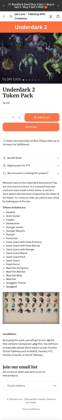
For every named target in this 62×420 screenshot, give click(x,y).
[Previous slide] (3, 5)
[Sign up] (54, 385)
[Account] (50, 16)
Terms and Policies (31, 409)
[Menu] (4, 16)
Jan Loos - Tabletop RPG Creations (30, 399)
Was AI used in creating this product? (27, 173)
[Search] (11, 16)
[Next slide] (58, 5)
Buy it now (31, 126)
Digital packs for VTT (18, 165)
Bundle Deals (14, 157)
